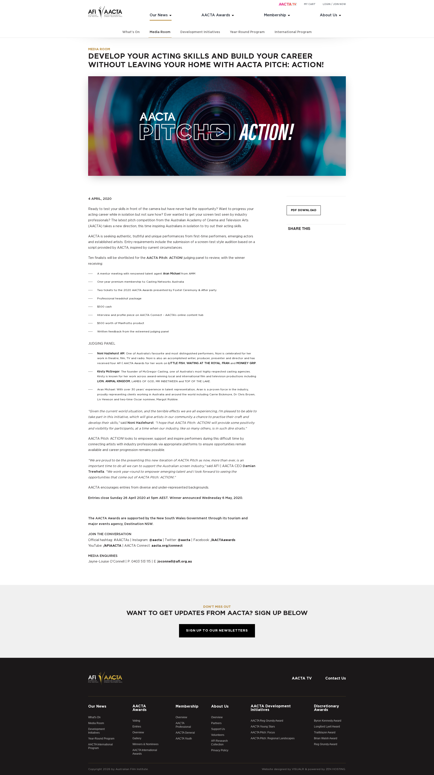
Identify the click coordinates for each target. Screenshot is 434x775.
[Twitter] (324, 668)
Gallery (136, 738)
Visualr (298, 769)
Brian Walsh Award (325, 738)
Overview (138, 732)
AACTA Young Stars (263, 726)
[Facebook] (315, 668)
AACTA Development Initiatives (271, 708)
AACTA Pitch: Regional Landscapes (273, 738)
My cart (310, 4)
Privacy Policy (219, 750)
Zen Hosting (335, 769)
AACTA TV (302, 678)
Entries (136, 726)
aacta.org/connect (167, 545)
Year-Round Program (247, 32)
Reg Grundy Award (325, 744)
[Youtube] (342, 668)
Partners (216, 723)
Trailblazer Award (324, 732)
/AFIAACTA (112, 545)
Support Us (218, 729)
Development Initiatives (200, 32)
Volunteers (217, 735)
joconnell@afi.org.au (175, 561)
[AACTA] (105, 12)
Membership (275, 15)
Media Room (160, 32)
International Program (293, 32)
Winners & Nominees (145, 744)
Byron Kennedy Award (327, 720)
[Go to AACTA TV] (288, 4)
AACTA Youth (184, 738)
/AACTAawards (223, 540)
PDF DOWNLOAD (303, 210)
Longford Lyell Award (327, 726)
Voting (136, 720)
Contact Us (335, 678)
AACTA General (185, 732)
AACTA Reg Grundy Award (267, 720)
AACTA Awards (215, 15)
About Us (328, 15)
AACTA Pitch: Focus (263, 732)
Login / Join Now (334, 4)
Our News (159, 15)
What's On (131, 32)
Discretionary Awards (326, 708)
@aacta (155, 540)
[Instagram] (333, 668)
